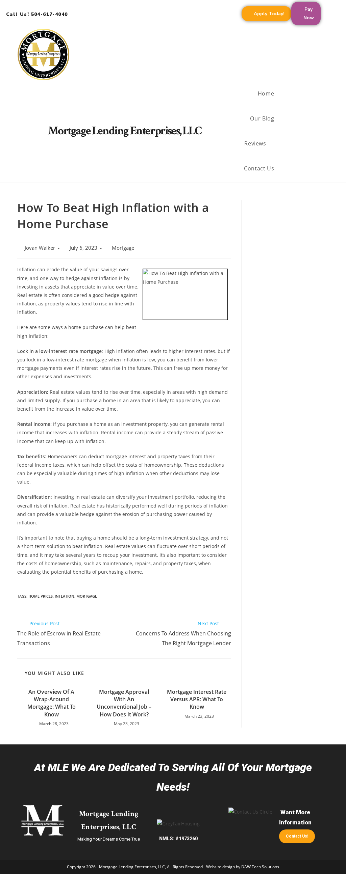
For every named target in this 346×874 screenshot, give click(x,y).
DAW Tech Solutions (260, 867)
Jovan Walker (40, 248)
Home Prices (40, 596)
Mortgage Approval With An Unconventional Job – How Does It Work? (124, 703)
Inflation (64, 596)
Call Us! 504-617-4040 (37, 14)
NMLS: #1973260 (178, 838)
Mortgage (123, 248)
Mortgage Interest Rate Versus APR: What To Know (196, 699)
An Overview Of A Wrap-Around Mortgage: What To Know (51, 703)
